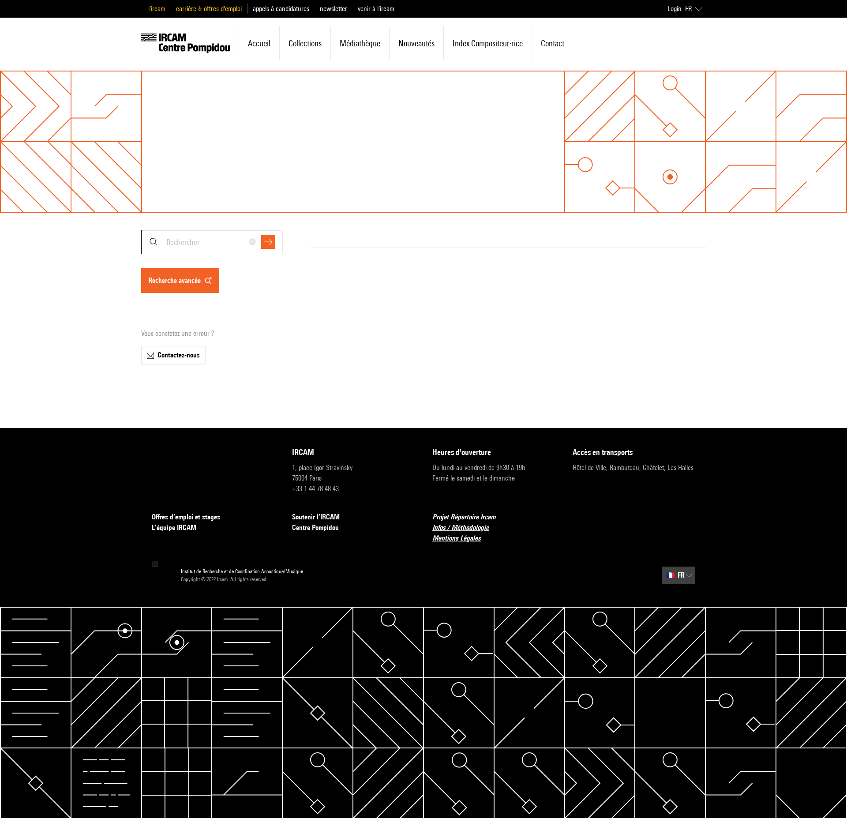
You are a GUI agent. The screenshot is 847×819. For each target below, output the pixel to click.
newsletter (333, 8)
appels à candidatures (281, 8)
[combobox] (211, 242)
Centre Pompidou (315, 527)
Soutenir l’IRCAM (316, 517)
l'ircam (156, 8)
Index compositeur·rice (488, 43)
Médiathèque (360, 43)
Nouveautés (416, 43)
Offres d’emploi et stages (186, 517)
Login (674, 8)
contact (552, 43)
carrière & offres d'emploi (209, 8)
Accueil (259, 43)
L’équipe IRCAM (174, 527)
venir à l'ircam (376, 8)
